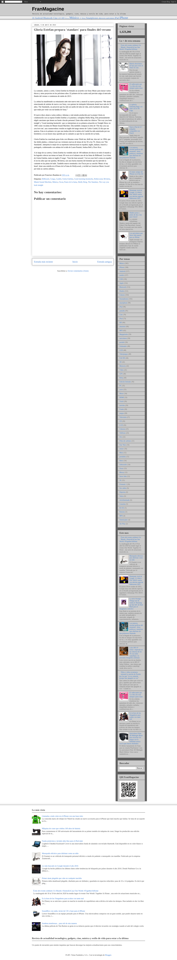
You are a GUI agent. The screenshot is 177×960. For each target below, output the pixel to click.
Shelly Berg (82, 182)
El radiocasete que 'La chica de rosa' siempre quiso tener (136, 86)
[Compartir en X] (81, 175)
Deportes (122, 492)
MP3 (121, 330)
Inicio (75, 261)
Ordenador (123, 346)
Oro (120, 437)
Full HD (122, 358)
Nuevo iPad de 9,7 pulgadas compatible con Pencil (135, 130)
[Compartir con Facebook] (83, 175)
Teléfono (122, 433)
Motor (67, 18)
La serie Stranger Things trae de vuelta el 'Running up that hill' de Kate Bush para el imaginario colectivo (131, 604)
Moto (121, 453)
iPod (121, 319)
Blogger (108, 955)
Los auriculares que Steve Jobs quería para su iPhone (136, 235)
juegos (121, 413)
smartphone (123, 303)
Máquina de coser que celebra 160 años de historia (61, 828)
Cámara (122, 295)
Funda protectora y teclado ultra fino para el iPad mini (62, 841)
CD (120, 421)
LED (121, 350)
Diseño (121, 291)
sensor (121, 449)
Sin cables (122, 488)
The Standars (93, 182)
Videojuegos (123, 354)
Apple (121, 283)
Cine (55, 18)
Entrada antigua (104, 261)
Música (74, 17)
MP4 (121, 516)
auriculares (110, 18)
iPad (117, 18)
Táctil (121, 401)
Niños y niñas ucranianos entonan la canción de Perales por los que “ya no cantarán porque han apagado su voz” (130, 675)
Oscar (61, 182)
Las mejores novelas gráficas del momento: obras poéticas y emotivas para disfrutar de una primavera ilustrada (131, 152)
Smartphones (92, 18)
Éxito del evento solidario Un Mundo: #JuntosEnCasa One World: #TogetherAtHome (130, 47)
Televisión (122, 417)
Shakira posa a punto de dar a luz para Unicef (135, 215)
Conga (52, 179)
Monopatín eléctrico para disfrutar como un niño (136, 558)
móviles (122, 405)
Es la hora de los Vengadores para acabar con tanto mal (135, 716)
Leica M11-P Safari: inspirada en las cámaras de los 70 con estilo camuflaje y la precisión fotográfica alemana (131, 653)
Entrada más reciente (43, 261)
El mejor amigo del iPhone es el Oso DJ (136, 173)
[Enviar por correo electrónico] (76, 175)
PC (81, 18)
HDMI (121, 397)
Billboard (45, 179)
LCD (121, 425)
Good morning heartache (83, 179)
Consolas (122, 504)
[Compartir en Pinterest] (86, 175)
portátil (121, 342)
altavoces (102, 18)
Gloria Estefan (67, 179)
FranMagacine (48, 9)
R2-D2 (121, 508)
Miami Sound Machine (42, 182)
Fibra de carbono (125, 441)
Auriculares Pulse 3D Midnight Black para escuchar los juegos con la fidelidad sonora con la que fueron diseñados (131, 739)
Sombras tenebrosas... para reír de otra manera (59, 923)
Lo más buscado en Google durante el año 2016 (60, 866)
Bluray (121, 472)
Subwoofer (123, 465)
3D (33, 18)
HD (63, 18)
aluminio (122, 326)
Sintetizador (123, 520)
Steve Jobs (123, 476)
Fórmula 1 (123, 484)
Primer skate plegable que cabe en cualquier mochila (62, 878)
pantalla (122, 311)
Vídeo (121, 370)
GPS (59, 18)
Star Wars (122, 445)
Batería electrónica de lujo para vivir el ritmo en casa (136, 66)
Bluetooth (47, 18)
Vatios (121, 496)
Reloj (83, 18)
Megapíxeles (123, 334)
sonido (121, 275)
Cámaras (122, 429)
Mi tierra (107, 179)
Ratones (122, 512)
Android (39, 18)
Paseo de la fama (70, 182)
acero (121, 389)
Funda (121, 409)
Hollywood (98, 179)
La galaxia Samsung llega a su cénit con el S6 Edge (135, 107)
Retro (121, 461)
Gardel (58, 179)
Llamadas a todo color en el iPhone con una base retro (62, 816)
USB (121, 279)
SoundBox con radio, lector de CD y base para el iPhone (63, 911)
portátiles (122, 457)
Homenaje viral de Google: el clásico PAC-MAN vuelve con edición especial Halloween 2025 (136, 194)
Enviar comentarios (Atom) (78, 271)
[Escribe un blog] (79, 175)
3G (120, 480)
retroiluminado (124, 500)
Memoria (122, 366)
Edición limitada (125, 382)
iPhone (123, 17)
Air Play (122, 524)
